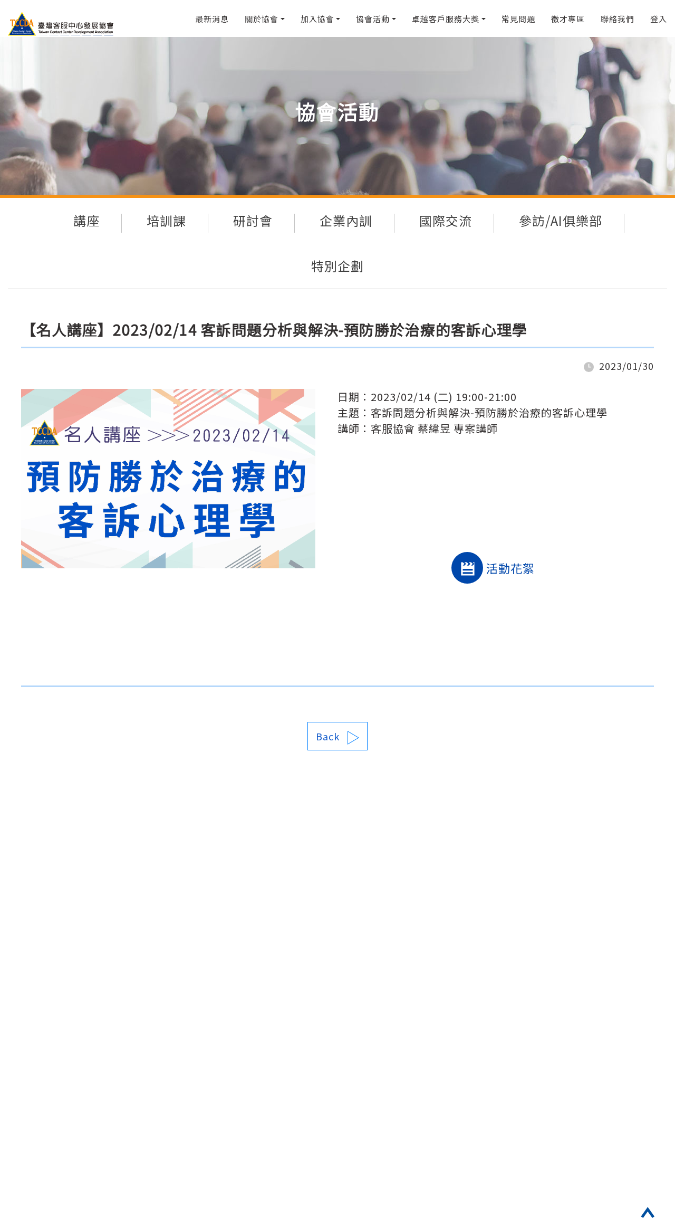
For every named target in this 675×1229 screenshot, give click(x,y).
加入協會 (317, 18)
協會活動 (373, 18)
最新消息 (212, 18)
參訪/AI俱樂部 (560, 220)
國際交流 (445, 220)
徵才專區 (568, 18)
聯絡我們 (617, 18)
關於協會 (261, 18)
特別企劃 (337, 265)
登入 (658, 18)
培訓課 (166, 220)
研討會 (253, 220)
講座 (86, 220)
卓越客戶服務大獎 (445, 18)
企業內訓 (346, 220)
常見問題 (518, 18)
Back (328, 736)
